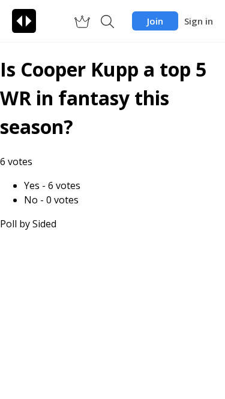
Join (155, 21)
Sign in (198, 21)
